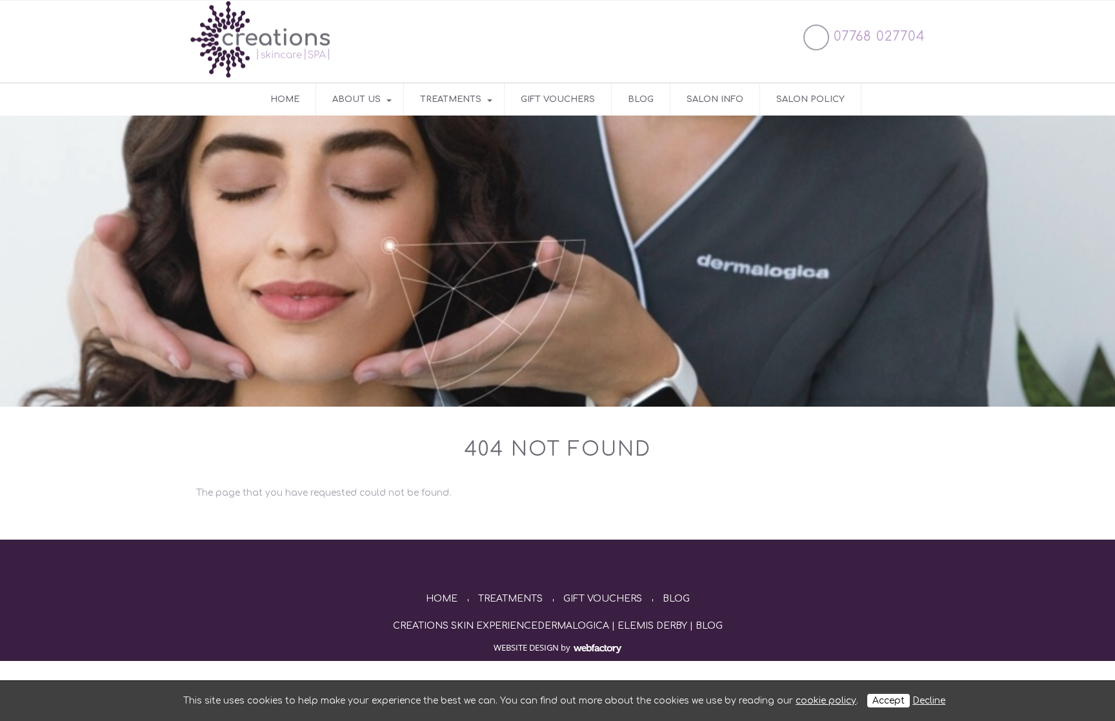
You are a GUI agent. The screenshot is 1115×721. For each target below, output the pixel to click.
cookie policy (826, 701)
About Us (356, 99)
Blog (641, 99)
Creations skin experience (465, 626)
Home (284, 99)
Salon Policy (810, 99)
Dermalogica (573, 626)
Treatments (450, 99)
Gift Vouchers (558, 99)
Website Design (526, 647)
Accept (888, 701)
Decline (928, 701)
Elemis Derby (652, 626)
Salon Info (715, 99)
